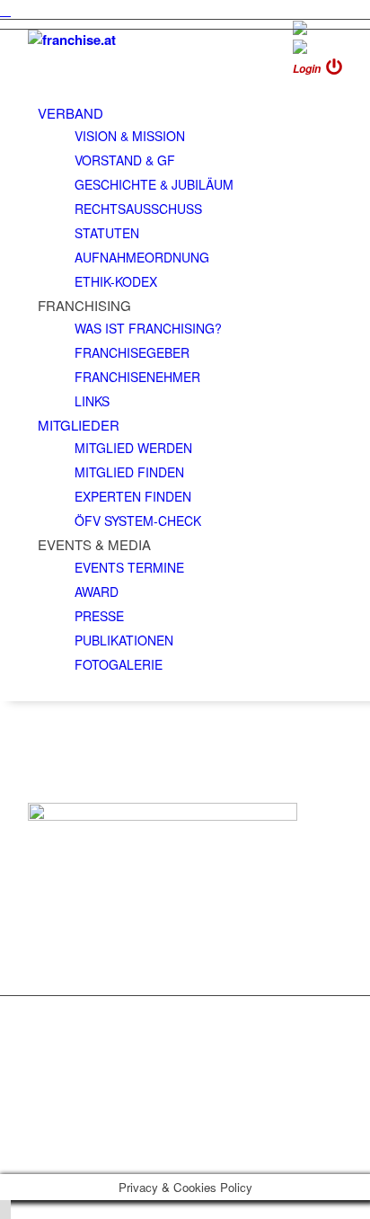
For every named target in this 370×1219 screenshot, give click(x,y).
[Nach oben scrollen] (5, 1209)
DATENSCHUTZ (89, 1052)
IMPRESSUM (79, 1035)
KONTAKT (68, 1018)
